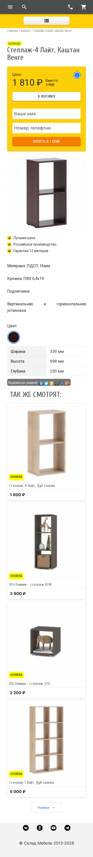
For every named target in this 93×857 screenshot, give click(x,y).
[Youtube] (54, 828)
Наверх (43, 807)
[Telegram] (67, 828)
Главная (12, 31)
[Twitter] (46, 382)
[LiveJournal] (62, 382)
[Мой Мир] (57, 382)
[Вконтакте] (26, 828)
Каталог (26, 31)
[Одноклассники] (51, 382)
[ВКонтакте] (41, 382)
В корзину (46, 96)
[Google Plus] (67, 382)
